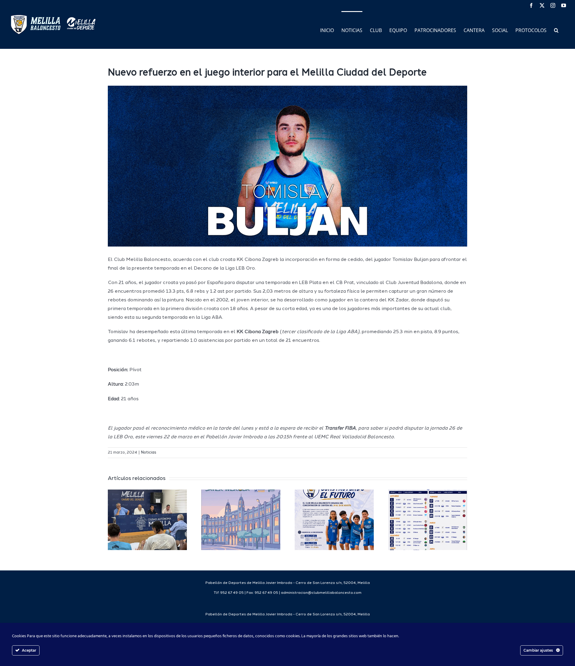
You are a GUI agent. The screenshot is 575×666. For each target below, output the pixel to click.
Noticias (148, 452)
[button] (556, 30)
